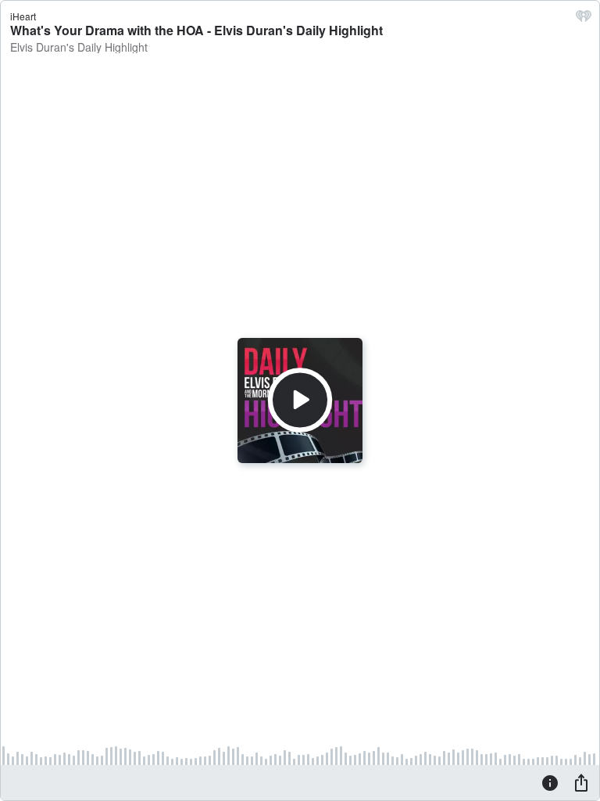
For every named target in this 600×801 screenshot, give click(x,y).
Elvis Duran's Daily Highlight (79, 47)
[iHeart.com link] (583, 19)
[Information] (550, 782)
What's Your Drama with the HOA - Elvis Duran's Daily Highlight (196, 30)
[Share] (581, 782)
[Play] (300, 400)
